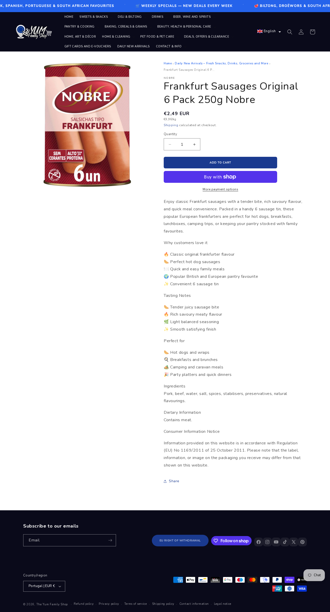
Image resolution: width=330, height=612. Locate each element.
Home (168, 63)
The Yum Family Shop (52, 604)
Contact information (194, 604)
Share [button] (174, 481)
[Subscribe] (110, 540)
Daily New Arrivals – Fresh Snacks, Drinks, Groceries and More (221, 63)
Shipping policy (163, 604)
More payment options (220, 189)
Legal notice (222, 604)
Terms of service (135, 604)
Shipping (171, 125)
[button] (95, 17)
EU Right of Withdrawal (180, 540)
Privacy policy (109, 604)
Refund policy (84, 604)
